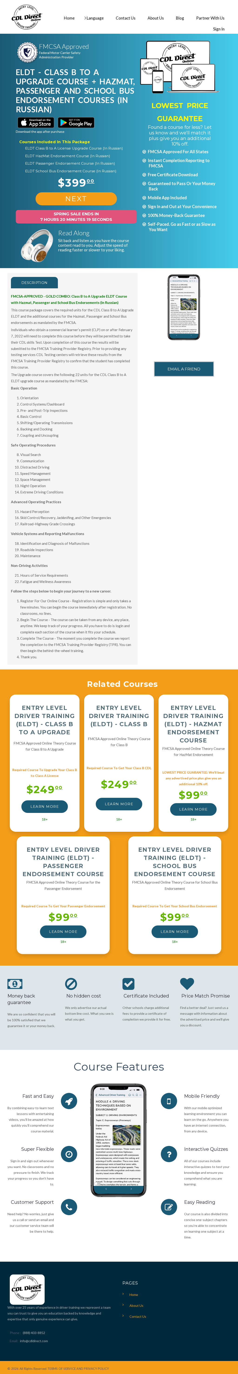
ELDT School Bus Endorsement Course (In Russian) (70, 171)
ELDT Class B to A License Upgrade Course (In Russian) (74, 148)
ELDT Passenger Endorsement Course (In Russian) (70, 163)
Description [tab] (34, 282)
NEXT (76, 198)
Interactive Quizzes (206, 1149)
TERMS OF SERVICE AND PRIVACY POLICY (78, 1369)
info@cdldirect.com (34, 1341)
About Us (136, 1305)
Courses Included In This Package (54, 142)
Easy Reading (199, 1202)
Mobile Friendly (202, 1096)
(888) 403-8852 (34, 1333)
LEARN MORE (44, 806)
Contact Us (137, 1316)
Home (133, 1295)
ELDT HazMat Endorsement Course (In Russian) (67, 156)
